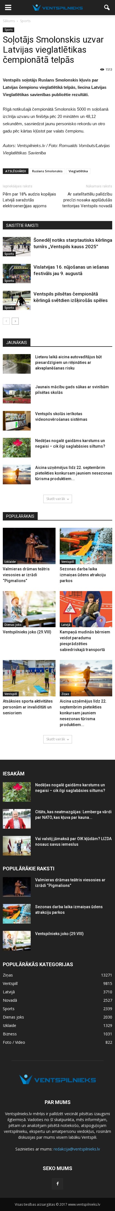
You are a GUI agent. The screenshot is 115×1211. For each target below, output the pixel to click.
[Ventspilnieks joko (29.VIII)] (29, 609)
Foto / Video (14, 1042)
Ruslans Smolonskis (47, 171)
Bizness (10, 1033)
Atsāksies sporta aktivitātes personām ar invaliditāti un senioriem (28, 707)
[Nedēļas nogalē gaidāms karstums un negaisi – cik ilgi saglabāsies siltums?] (17, 447)
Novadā (10, 1000)
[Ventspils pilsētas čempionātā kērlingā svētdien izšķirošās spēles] (17, 300)
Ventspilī (67, 562)
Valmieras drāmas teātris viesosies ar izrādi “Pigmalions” (26, 575)
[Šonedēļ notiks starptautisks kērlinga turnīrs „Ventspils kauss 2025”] (17, 246)
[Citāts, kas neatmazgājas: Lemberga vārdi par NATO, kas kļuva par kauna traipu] (17, 819)
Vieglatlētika (78, 171)
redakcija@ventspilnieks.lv (77, 1149)
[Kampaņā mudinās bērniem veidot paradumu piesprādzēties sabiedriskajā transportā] (86, 609)
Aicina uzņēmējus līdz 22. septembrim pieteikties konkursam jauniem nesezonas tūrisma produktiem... (73, 473)
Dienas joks (12, 625)
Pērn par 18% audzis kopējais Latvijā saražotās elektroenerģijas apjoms (29, 200)
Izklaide (10, 562)
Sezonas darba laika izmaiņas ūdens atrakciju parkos (83, 575)
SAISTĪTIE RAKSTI (22, 225)
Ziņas (65, 694)
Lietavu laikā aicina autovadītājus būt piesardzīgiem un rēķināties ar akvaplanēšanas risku (68, 362)
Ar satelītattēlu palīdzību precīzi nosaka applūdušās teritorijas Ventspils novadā (87, 200)
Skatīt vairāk (55, 498)
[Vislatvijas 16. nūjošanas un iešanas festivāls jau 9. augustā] (17, 273)
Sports (8, 30)
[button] (107, 7)
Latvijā (65, 625)
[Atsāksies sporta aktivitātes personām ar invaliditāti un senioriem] (29, 678)
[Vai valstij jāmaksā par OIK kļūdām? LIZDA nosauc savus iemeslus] (17, 846)
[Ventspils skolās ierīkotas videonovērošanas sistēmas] (17, 421)
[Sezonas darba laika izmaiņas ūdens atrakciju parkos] (86, 546)
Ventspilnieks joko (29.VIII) (27, 632)
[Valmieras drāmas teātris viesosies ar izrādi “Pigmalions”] (29, 546)
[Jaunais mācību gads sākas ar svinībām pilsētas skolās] (17, 394)
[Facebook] (57, 1183)
